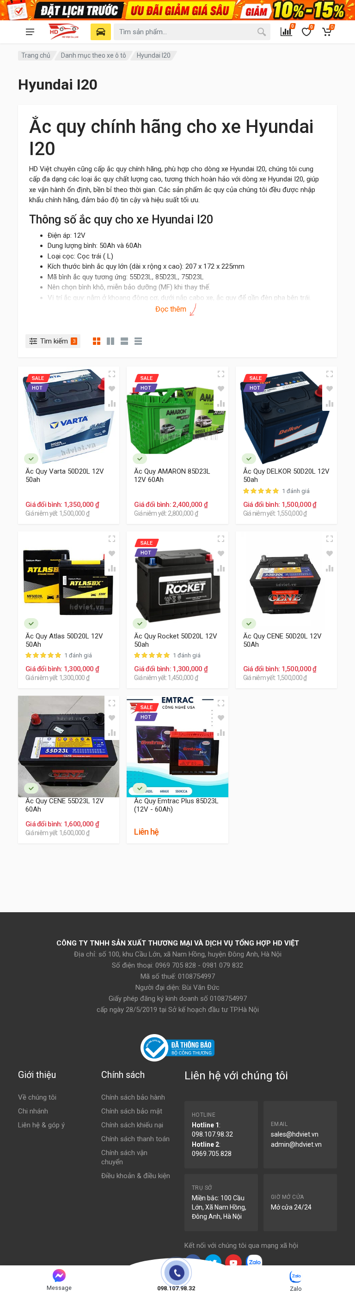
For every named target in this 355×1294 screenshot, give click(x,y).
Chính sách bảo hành (133, 1097)
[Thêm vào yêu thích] (111, 388)
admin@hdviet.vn (296, 1144)
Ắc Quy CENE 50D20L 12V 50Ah (282, 640)
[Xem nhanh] (111, 374)
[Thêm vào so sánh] (111, 403)
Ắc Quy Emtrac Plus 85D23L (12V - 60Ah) (176, 805)
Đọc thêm (171, 309)
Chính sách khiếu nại (132, 1125)
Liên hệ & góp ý (41, 1125)
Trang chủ (35, 55)
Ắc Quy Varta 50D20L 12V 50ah (64, 475)
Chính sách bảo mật (131, 1111)
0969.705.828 (212, 1153)
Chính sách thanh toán (135, 1139)
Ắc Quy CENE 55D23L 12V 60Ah (64, 805)
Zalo (296, 1288)
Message (59, 1287)
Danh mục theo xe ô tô (93, 55)
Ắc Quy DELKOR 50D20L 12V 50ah (286, 475)
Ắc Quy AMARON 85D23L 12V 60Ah (172, 475)
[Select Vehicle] (101, 32)
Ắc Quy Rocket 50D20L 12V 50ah (175, 640)
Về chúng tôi (37, 1097)
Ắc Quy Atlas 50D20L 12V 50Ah (64, 640)
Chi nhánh (33, 1111)
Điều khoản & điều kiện (135, 1176)
